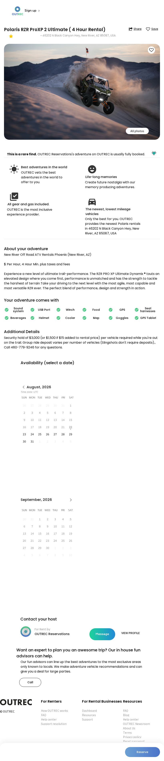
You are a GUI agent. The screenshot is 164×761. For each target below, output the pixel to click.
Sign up (30, 10)
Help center (49, 719)
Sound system (18, 309)
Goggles (122, 318)
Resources (89, 715)
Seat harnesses (148, 309)
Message (102, 634)
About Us (129, 728)
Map (96, 318)
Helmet (44, 318)
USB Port (44, 310)
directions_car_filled (92, 201)
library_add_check (14, 197)
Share (138, 29)
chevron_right (71, 500)
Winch (70, 310)
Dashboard (89, 710)
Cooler (70, 318)
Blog (126, 715)
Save (154, 29)
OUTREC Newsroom (136, 723)
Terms (127, 732)
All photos (137, 131)
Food (96, 310)
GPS (122, 310)
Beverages (18, 318)
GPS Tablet (148, 318)
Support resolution (54, 723)
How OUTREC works (54, 710)
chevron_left (24, 387)
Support (87, 719)
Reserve (142, 752)
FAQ (43, 715)
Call (30, 682)
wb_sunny (14, 169)
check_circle (6, 310)
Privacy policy (132, 736)
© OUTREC (7, 711)
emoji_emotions (92, 169)
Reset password (133, 741)
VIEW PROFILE (130, 633)
